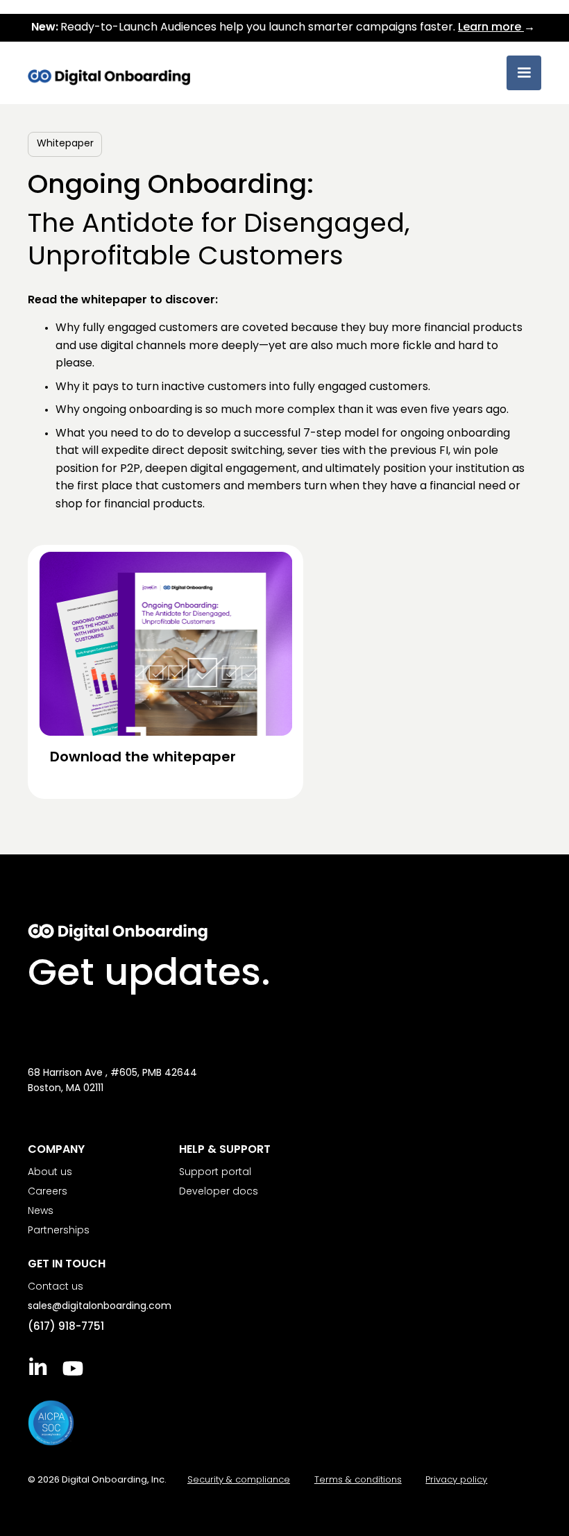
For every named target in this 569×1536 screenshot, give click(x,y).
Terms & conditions (358, 1480)
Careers (47, 1192)
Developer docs (218, 1192)
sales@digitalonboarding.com (99, 1306)
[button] (524, 73)
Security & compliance (238, 1480)
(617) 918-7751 (66, 1327)
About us (50, 1172)
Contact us (55, 1287)
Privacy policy (456, 1480)
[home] (109, 70)
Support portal (215, 1172)
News (40, 1211)
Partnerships (59, 1231)
